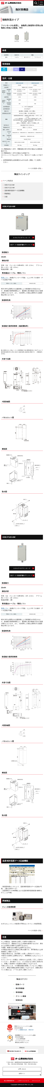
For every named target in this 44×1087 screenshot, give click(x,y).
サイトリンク (36, 1080)
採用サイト (22, 1073)
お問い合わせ (22, 1069)
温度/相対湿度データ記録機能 (14, 190)
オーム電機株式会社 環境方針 (25, 1030)
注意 (5, 196)
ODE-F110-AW (19, 83)
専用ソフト (5, 278)
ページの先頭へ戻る (34, 168)
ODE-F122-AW (35, 83)
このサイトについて (23, 1080)
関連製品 (7, 193)
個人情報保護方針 (9, 1080)
